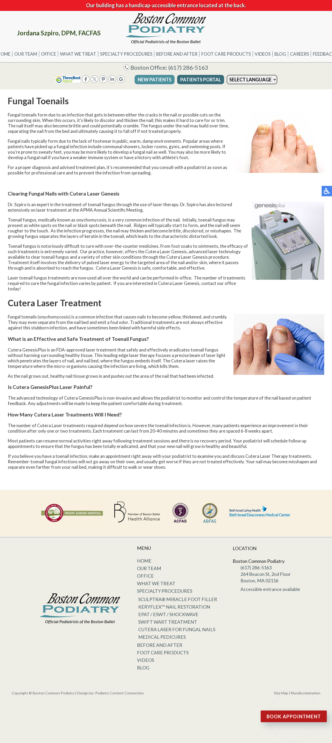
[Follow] (94, 81)
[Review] (121, 81)
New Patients (154, 79)
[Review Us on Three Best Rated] (68, 81)
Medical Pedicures (162, 637)
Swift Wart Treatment (167, 622)
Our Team (25, 54)
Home (144, 561)
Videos (263, 54)
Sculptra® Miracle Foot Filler (177, 599)
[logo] (166, 28)
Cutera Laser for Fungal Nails (176, 629)
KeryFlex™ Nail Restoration (174, 607)
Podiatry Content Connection (119, 693)
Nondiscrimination (305, 693)
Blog (280, 54)
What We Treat (78, 54)
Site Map (281, 693)
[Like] (85, 81)
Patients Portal (200, 79)
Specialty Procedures (126, 54)
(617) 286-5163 (188, 67)
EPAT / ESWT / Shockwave (168, 614)
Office (48, 54)
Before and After (176, 54)
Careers (299, 54)
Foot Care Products (226, 54)
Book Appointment (294, 716)
